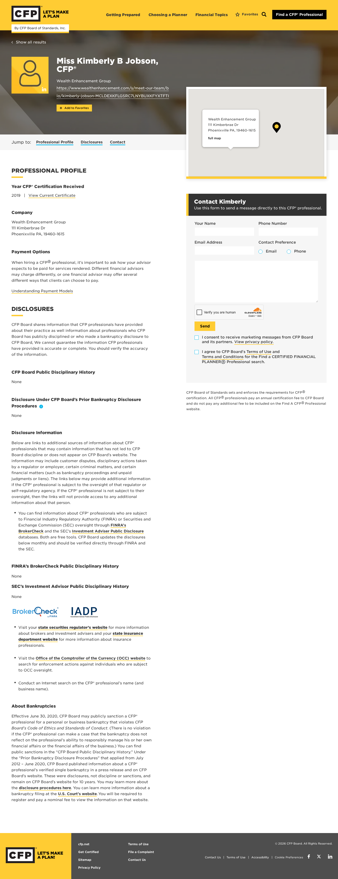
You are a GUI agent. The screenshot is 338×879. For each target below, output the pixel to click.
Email (271, 251)
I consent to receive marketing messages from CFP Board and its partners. (257, 339)
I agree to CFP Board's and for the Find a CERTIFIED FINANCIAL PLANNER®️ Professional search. (259, 357)
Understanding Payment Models (42, 291)
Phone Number (272, 223)
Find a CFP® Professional (299, 14)
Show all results (31, 42)
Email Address (208, 242)
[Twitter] (319, 857)
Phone (300, 251)
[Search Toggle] (264, 14)
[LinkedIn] (330, 857)
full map (214, 138)
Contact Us (213, 857)
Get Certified (88, 852)
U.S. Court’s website (77, 794)
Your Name (205, 223)
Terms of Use (258, 352)
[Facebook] (309, 857)
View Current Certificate (52, 195)
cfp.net (83, 844)
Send (205, 326)
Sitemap (84, 860)
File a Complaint (141, 852)
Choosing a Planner (168, 15)
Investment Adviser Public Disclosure (108, 531)
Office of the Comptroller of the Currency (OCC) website (90, 658)
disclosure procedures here (45, 788)
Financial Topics (211, 15)
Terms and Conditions (222, 357)
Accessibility (260, 857)
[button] (276, 127)
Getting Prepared (123, 15)
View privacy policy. (254, 342)
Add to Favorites (76, 108)
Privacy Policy (89, 867)
